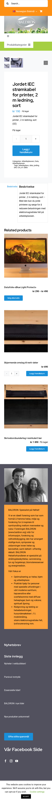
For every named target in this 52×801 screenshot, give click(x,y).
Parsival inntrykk (12, 677)
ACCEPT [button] (26, 796)
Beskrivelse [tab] (11, 186)
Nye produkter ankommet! (16, 716)
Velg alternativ (13, 298)
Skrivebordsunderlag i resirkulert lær (23, 438)
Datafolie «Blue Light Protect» (20, 287)
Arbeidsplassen (28, 161)
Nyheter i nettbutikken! (15, 663)
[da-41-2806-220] (29, 63)
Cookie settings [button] (37, 792)
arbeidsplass (24, 165)
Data (37, 161)
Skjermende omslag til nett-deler (21, 362)
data (31, 165)
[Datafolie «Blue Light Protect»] (26, 256)
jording (36, 165)
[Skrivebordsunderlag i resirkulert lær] (26, 406)
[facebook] (5, 761)
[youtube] (16, 761)
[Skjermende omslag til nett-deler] (26, 331)
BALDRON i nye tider (14, 703)
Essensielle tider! (12, 690)
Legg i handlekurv (26, 151)
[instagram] (11, 761)
